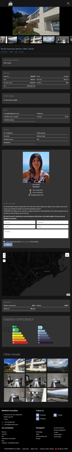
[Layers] (67, 255)
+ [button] (4, 254)
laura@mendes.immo (37, 195)
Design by (62, 449)
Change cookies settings (47, 449)
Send (8, 244)
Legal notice (25, 449)
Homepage (10, 3)
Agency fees (34, 449)
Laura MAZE (36, 184)
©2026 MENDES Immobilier (12, 449)
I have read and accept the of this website (22, 241)
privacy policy (25, 241)
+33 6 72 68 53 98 (37, 190)
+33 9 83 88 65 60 (9, 422)
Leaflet (68, 294)
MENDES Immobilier (10, 411)
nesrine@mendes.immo (11, 424)
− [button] (4, 257)
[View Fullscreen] (4, 260)
